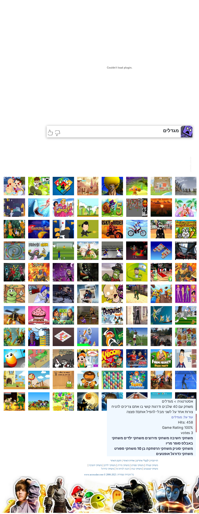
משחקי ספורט (125, 448)
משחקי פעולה (152, 465)
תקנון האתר (115, 460)
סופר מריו (173, 443)
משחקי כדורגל (181, 454)
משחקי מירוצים (156, 438)
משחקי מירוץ (123, 465)
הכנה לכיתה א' (122, 468)
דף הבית (154, 460)
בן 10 (140, 448)
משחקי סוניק (182, 448)
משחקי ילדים (133, 438)
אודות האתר (129, 460)
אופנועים (163, 454)
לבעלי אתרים (142, 460)
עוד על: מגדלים (182, 417)
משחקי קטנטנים (151, 468)
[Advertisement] (117, 164)
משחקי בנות (136, 468)
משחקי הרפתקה (158, 448)
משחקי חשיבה (181, 438)
